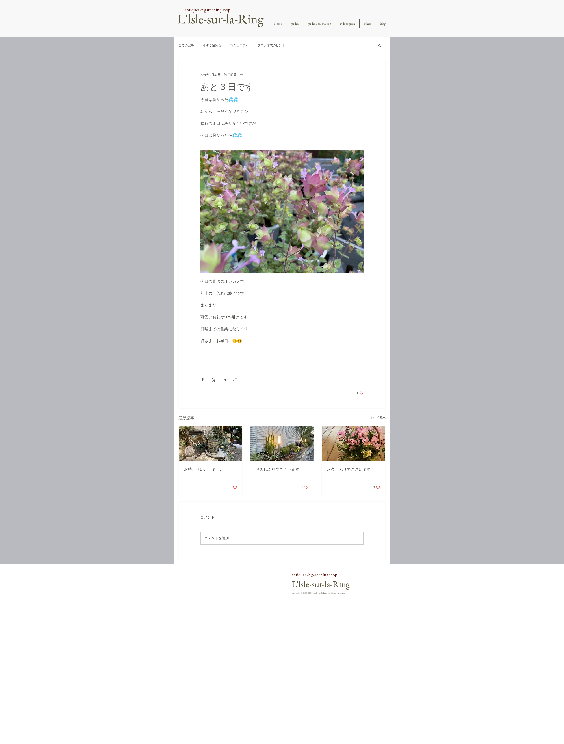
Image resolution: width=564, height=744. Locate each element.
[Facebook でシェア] (202, 380)
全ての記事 (186, 45)
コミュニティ (239, 45)
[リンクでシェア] (235, 380)
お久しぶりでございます (277, 469)
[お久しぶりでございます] (282, 443)
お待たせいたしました (204, 469)
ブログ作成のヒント (271, 45)
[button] (380, 45)
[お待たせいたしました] (210, 443)
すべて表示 (378, 417)
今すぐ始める (212, 45)
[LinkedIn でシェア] (224, 380)
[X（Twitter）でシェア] (213, 380)
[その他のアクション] (361, 74)
